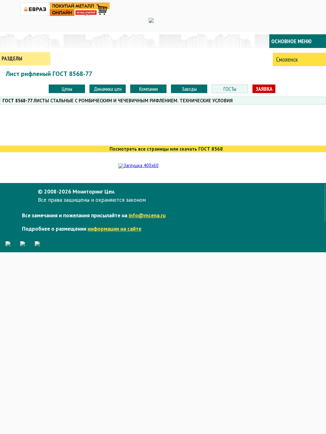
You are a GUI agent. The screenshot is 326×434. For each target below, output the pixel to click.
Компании (148, 88)
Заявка (264, 88)
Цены (67, 88)
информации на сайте (114, 228)
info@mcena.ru (147, 215)
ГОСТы (229, 88)
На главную (25, 41)
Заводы (189, 88)
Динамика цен (108, 88)
